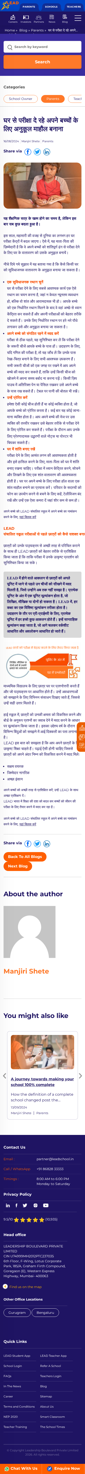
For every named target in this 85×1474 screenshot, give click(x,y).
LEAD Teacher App (53, 1356)
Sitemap (46, 1396)
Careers (12, 21)
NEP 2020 (11, 1416)
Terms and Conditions (19, 1406)
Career (8, 1396)
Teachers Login (50, 1376)
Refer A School (50, 1366)
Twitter (25, 1205)
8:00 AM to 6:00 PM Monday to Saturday (53, 1181)
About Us (47, 1406)
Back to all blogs (25, 856)
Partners (39, 21)
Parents (29, 6)
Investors (26, 21)
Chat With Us (24, 1468)
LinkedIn (7, 1205)
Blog (65, 21)
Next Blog (18, 866)
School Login (13, 1366)
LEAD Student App (17, 1356)
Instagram (35, 1205)
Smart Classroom (52, 1416)
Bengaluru (45, 1312)
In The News (12, 1386)
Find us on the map (25, 1287)
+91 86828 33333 (50, 1169)
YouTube (45, 1205)
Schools (51, 6)
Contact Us (15, 1147)
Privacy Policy (18, 1194)
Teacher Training (15, 1427)
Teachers (74, 6)
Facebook (16, 1205)
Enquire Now (66, 1468)
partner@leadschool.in (55, 1159)
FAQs (7, 1376)
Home (10, 30)
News (52, 21)
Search (42, 62)
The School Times (52, 1427)
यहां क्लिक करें (27, 517)
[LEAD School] (10, 3)
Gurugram (17, 1312)
